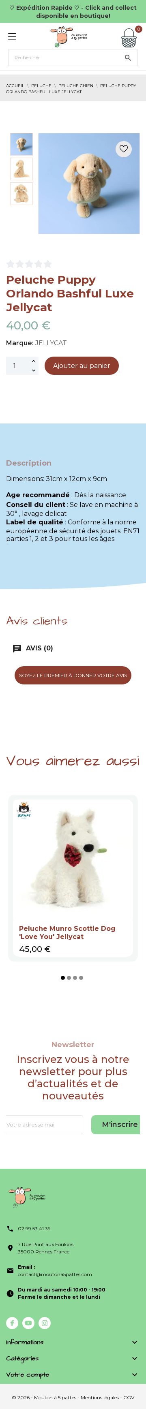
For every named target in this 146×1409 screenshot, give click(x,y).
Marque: (20, 343)
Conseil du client (35, 505)
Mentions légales (100, 1397)
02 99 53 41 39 (34, 1228)
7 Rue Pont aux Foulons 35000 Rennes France (45, 1248)
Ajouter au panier (81, 366)
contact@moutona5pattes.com (55, 1270)
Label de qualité (34, 522)
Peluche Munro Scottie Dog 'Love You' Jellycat (67, 933)
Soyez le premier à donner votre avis (73, 675)
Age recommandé (38, 495)
